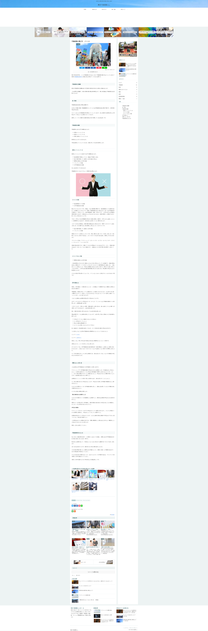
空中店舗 (85, 500)
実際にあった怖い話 (126, 116)
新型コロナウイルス (128, 89)
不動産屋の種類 (125, 109)
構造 (128, 91)
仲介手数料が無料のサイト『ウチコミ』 (93, 491)
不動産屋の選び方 (78, 76)
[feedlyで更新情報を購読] (72, 511)
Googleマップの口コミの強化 (110, 479)
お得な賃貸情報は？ (83, 490)
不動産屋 (74, 500)
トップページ (126, 627)
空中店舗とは (125, 115)
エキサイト (78, 337)
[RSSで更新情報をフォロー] (75, 511)
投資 (128, 87)
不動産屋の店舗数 (125, 105)
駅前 (89, 500)
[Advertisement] (104, 19)
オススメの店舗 (126, 112)
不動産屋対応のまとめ (126, 118)
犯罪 (128, 94)
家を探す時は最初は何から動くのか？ (75, 491)
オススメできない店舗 (127, 113)
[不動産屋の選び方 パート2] (93, 68)
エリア (128, 82)
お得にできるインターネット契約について (93, 479)
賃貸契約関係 (128, 96)
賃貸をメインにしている (128, 110)
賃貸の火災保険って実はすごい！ (101, 479)
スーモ (77, 334)
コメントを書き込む (93, 572)
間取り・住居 (128, 98)
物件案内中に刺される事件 (84, 479)
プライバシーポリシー (133, 627)
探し (82, 500)
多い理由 (124, 107)
